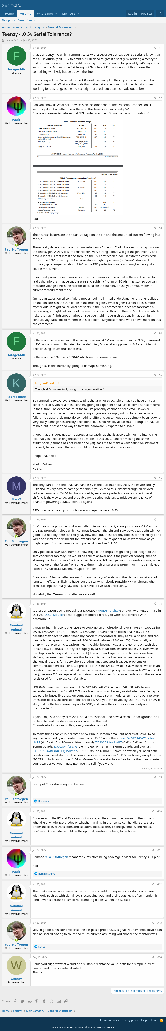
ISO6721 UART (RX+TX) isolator (55, 751)
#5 (160, 375)
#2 (160, 98)
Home (9, 13)
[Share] (154, 48)
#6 (160, 478)
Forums (25, 13)
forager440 (11, 40)
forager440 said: (44, 383)
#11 (159, 850)
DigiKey (114, 610)
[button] (56, 13)
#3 (160, 228)
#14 (159, 957)
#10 (159, 811)
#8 (160, 603)
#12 (159, 884)
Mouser (102, 610)
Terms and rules (109, 1020)
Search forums (26, 20)
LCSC (48, 615)
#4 (160, 333)
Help (144, 1020)
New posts (8, 20)
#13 (159, 922)
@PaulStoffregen (56, 857)
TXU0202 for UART (108, 742)
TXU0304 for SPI (65, 746)
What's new (45, 13)
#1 (160, 47)
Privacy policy (130, 1020)
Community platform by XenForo (83, 1027)
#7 (160, 519)
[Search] (160, 13)
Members (69, 13)
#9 (160, 777)
